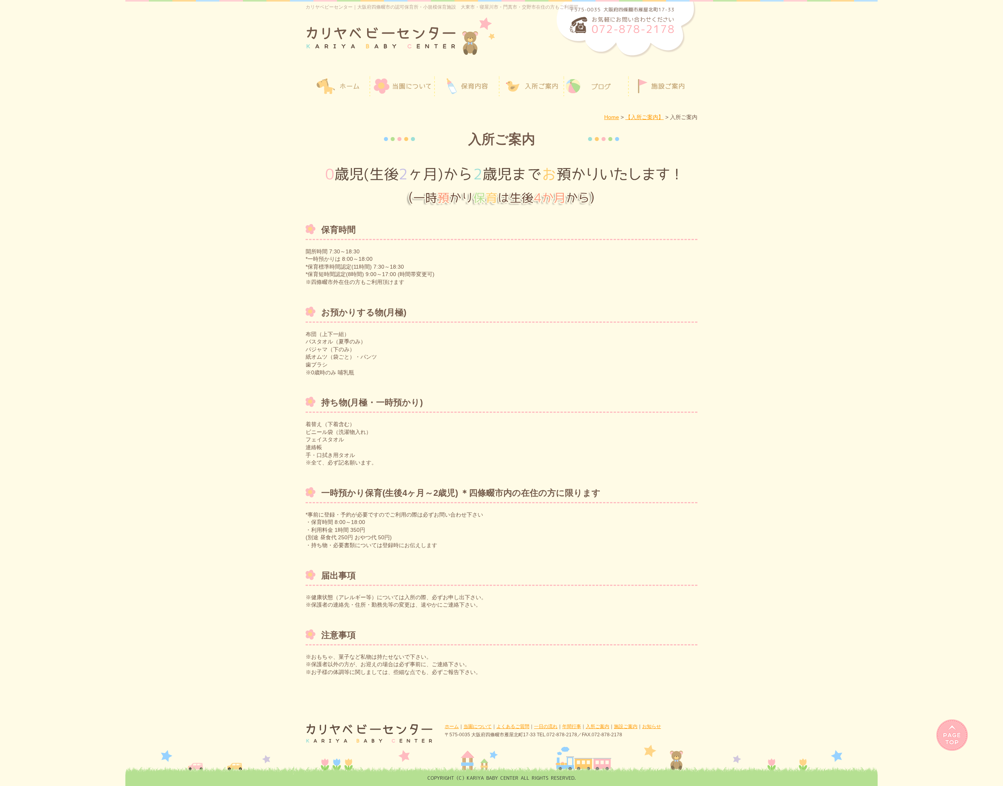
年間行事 (571, 726)
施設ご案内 (625, 726)
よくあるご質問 (512, 726)
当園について (477, 726)
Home (611, 117)
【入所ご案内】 (644, 117)
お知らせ (651, 726)
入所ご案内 (597, 726)
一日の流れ (546, 726)
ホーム (452, 726)
